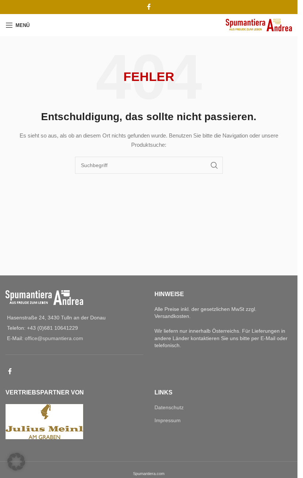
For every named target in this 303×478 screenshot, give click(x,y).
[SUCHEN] (214, 165)
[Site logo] (259, 25)
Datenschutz (169, 407)
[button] (16, 461)
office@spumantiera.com (54, 338)
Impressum (167, 420)
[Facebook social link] (148, 7)
